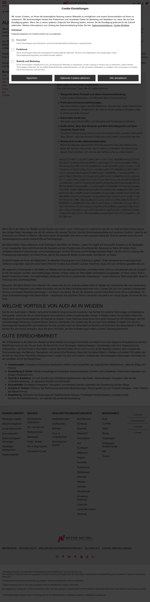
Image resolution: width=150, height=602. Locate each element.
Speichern (32, 78)
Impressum (16, 30)
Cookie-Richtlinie (121, 25)
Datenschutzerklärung (102, 25)
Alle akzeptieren (118, 78)
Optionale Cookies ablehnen (75, 78)
